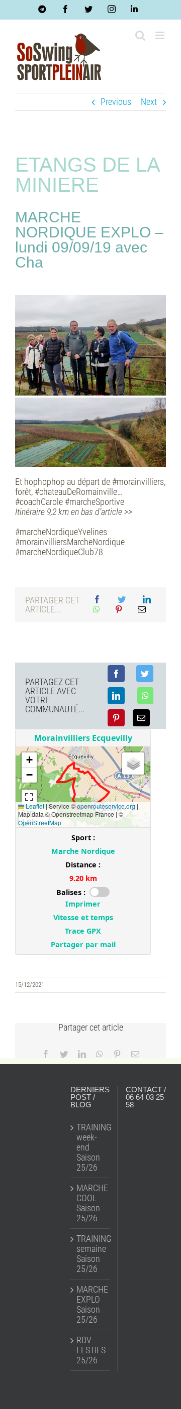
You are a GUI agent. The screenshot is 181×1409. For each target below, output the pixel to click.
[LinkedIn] (147, 600)
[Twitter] (122, 600)
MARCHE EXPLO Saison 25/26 (90, 1305)
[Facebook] (97, 600)
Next (149, 101)
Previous (116, 101)
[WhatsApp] (96, 610)
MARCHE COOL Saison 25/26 (90, 1203)
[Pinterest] (119, 610)
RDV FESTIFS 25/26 (90, 1350)
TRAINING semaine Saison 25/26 (90, 1254)
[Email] (142, 610)
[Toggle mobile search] (140, 35)
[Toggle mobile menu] (160, 35)
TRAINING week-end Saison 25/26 (90, 1147)
